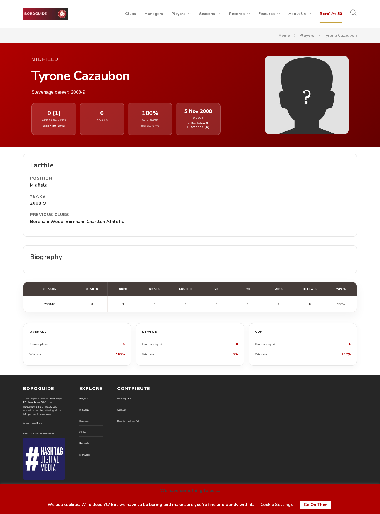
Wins (279, 288)
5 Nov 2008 (198, 111)
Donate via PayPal (128, 421)
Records (237, 13)
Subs (123, 288)
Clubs (130, 13)
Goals (154, 288)
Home (284, 35)
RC (248, 288)
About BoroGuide (33, 423)
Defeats (310, 288)
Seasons (207, 13)
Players (178, 13)
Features (266, 13)
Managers (153, 13)
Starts (92, 288)
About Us (297, 13)
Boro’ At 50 (331, 13)
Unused (185, 288)
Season (49, 288)
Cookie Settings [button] (277, 504)
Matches (84, 409)
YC (216, 288)
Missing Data (124, 398)
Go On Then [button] (315, 504)
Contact (121, 409)
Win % (341, 288)
